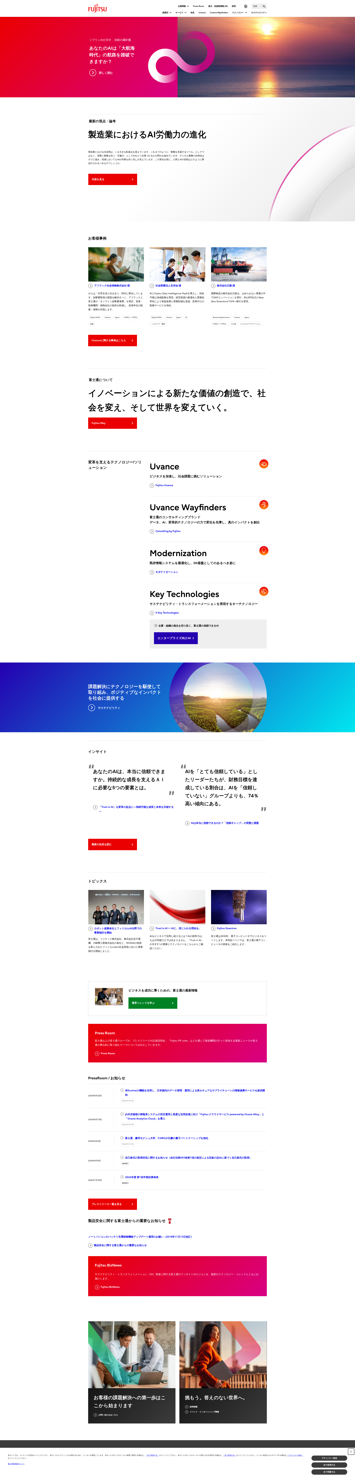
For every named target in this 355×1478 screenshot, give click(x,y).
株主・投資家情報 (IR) (218, 6)
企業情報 (182, 6)
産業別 (165, 12)
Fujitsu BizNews (110, 1287)
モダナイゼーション (167, 572)
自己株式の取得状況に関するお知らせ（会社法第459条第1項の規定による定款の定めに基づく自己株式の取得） (188, 1157)
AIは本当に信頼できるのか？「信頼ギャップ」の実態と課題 (225, 823)
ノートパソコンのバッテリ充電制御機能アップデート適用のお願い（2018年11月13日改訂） (140, 1236)
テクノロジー (238, 12)
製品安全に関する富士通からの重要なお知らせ (120, 1245)
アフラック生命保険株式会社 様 (112, 285)
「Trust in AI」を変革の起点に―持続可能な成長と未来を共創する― (136, 809)
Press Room (198, 6)
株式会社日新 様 (226, 285)
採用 (234, 6)
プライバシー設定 (329, 1458)
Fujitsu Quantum (227, 928)
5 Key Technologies (167, 612)
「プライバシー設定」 (295, 1455)
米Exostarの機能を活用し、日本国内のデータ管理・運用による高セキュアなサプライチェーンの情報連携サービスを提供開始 (195, 1092)
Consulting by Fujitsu (168, 531)
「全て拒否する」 (229, 1455)
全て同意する (329, 1472)
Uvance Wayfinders (219, 12)
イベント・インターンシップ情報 (204, 1412)
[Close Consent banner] (351, 1452)
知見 (192, 12)
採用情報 (194, 1407)
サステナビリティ (259, 12)
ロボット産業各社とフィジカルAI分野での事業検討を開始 (118, 930)
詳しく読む (106, 72)
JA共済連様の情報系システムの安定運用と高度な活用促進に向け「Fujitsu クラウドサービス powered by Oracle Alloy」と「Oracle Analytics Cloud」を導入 (194, 1116)
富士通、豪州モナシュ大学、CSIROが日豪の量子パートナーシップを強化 (166, 1138)
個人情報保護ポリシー (16, 1464)
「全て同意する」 (152, 1455)
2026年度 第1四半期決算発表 (141, 1177)
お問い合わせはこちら (108, 1415)
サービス (179, 12)
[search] (264, 6)
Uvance (202, 12)
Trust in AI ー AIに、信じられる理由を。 (178, 928)
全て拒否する (329, 1465)
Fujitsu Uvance (164, 485)
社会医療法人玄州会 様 (168, 285)
